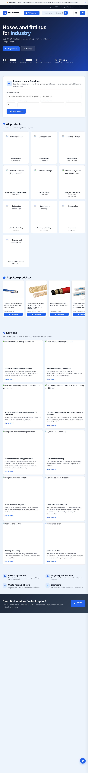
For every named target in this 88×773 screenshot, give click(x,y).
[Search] (66, 13)
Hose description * (13, 92)
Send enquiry (18, 111)
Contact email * (46, 101)
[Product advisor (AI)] (83, 761)
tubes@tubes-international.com (75, 7)
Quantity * (10, 101)
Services (29, 49)
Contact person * (23, 101)
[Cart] (82, 13)
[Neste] (83, 297)
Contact (5, 7)
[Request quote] (76, 13)
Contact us (79, 604)
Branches (12, 7)
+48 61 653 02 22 (56, 7)
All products (12, 49)
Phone (68, 101)
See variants (14, 314)
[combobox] (55, 13)
